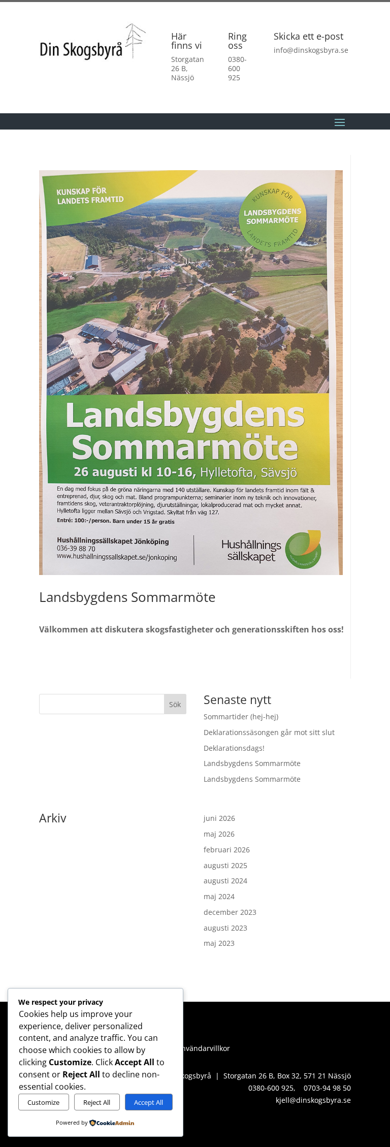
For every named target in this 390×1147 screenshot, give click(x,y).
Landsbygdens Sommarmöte (252, 763)
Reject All (96, 1102)
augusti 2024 (225, 880)
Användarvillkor (203, 1048)
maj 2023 (219, 943)
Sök (175, 704)
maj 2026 (219, 834)
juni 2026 (219, 818)
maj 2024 (219, 896)
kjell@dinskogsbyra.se (313, 1100)
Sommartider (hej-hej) (241, 716)
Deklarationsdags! (234, 748)
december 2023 (230, 912)
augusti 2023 (225, 928)
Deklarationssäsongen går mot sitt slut (269, 732)
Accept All (148, 1102)
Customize (43, 1102)
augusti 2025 (225, 865)
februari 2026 (227, 849)
